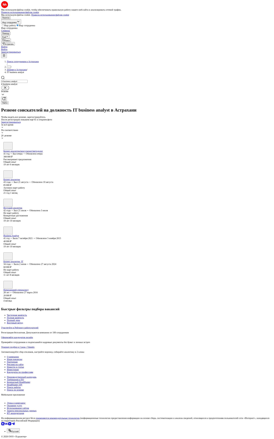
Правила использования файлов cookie (50, 15)
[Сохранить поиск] (4, 99)
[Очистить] (5, 87)
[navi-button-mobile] (4, 55)
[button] (4, 47)
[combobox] (14, 81)
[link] (6, 40)
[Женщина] (8, 230)
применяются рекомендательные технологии (58, 418)
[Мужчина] (8, 146)
